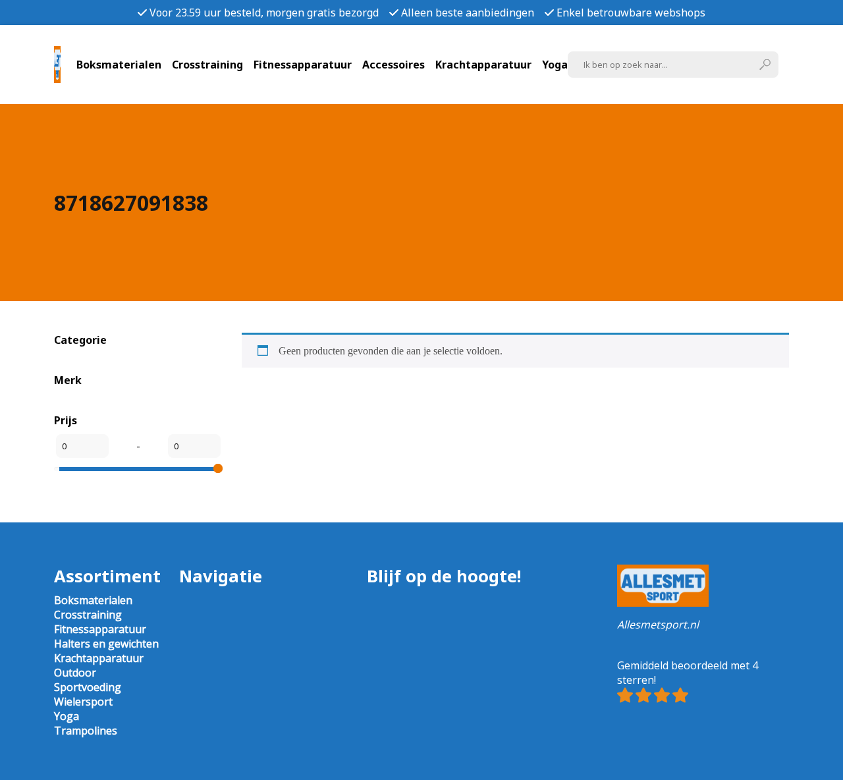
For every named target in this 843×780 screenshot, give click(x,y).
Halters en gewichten (106, 643)
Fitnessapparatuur (303, 64)
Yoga (555, 64)
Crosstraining (207, 64)
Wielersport (83, 701)
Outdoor (75, 672)
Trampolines (85, 730)
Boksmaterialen (118, 64)
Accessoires (393, 64)
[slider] (218, 468)
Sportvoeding (87, 687)
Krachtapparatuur (483, 64)
